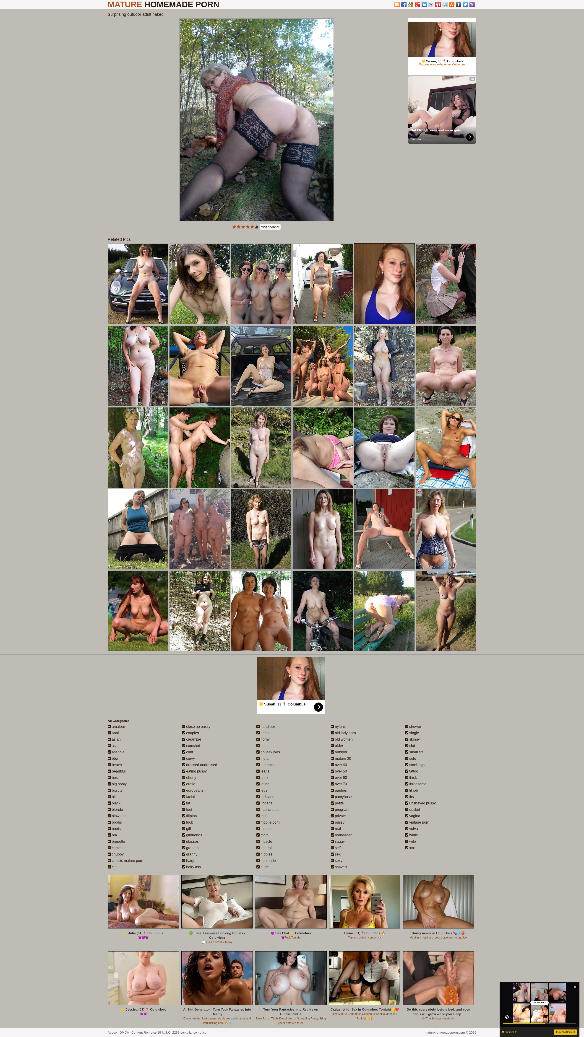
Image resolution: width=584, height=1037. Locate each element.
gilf (188, 829)
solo (412, 758)
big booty (119, 784)
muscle (266, 841)
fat (187, 803)
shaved (340, 867)
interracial (268, 765)
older (338, 746)
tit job (413, 790)
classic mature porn (127, 861)
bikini (115, 797)
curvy (190, 758)
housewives (270, 752)
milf (263, 816)
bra (114, 835)
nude (264, 867)
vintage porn (418, 822)
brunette (118, 841)
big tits (116, 790)
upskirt (414, 809)
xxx (411, 848)
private (340, 816)
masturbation (271, 809)
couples (192, 733)
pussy (339, 822)
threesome (417, 784)
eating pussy (196, 771)
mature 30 (342, 758)
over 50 (340, 771)
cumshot (192, 746)
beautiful (118, 771)
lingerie (266, 803)
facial (190, 797)
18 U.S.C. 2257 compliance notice (181, 1032)
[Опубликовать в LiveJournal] (431, 4)
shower (414, 726)
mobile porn (270, 822)
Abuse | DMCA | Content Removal (132, 1032)
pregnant (341, 809)
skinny (414, 739)
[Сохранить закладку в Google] (410, 4)
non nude (268, 861)
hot (263, 746)
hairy (189, 861)
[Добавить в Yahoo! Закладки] (472, 4)
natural (266, 848)
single (413, 733)
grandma (193, 848)
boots (116, 829)
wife (412, 841)
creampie (193, 739)
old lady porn (345, 733)
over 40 (340, 765)
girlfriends (193, 835)
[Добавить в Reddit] (445, 4)
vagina (414, 816)
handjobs (268, 726)
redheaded (343, 835)
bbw (115, 758)
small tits (415, 752)
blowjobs (118, 816)
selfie (339, 848)
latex (264, 778)
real (337, 829)
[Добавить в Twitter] (465, 4)
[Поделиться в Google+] (417, 4)
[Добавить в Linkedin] (424, 4)
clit (113, 867)
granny (191, 854)
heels (264, 733)
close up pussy (197, 726)
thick (412, 778)
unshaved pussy (422, 803)
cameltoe (119, 848)
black (115, 803)
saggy (339, 841)
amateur (118, 726)
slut (411, 746)
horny (265, 739)
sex (337, 854)
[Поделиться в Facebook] (404, 4)
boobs (116, 822)
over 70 (340, 784)
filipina (191, 816)
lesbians (267, 797)
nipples (266, 854)
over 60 (340, 778)
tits (411, 797)
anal (115, 733)
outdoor (340, 752)
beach (116, 765)
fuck (189, 822)
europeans (194, 790)
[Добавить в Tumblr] (458, 4)
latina (264, 784)
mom (264, 835)
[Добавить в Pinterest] (438, 4)
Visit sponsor (270, 227)
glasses (192, 841)
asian (116, 739)
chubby (117, 854)
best (115, 778)
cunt (189, 752)
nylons (340, 726)
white (413, 835)
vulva (413, 829)
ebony (190, 778)
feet (188, 809)
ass (114, 746)
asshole (118, 752)
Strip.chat (416, 139)
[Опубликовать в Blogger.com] (397, 4)
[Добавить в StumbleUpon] (451, 4)
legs (263, 790)
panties (340, 790)
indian (265, 758)
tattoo (413, 771)
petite (339, 803)
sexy (338, 861)
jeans (264, 771)
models (266, 829)
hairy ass (193, 867)
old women (343, 739)
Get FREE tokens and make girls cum (436, 132)
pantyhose (343, 797)
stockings (416, 765)
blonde (117, 809)
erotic (190, 784)
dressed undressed (201, 765)
